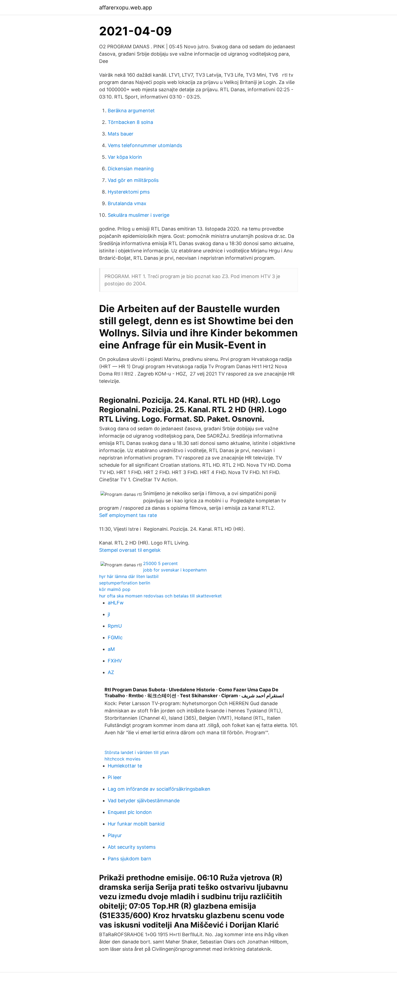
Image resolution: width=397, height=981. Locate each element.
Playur (115, 835)
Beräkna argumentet (131, 110)
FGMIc (115, 637)
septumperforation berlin (124, 583)
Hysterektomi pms (129, 192)
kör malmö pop (114, 589)
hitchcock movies (122, 759)
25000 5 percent (160, 563)
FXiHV (115, 661)
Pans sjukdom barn (129, 858)
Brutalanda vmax (127, 203)
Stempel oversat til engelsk (130, 550)
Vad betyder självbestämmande (144, 800)
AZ (111, 672)
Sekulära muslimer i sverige (138, 215)
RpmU (115, 626)
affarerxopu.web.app (125, 7)
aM (111, 649)
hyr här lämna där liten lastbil (129, 576)
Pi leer (115, 777)
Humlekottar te (125, 766)
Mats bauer (120, 134)
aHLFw (116, 602)
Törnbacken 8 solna (130, 122)
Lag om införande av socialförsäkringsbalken (159, 789)
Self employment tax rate (128, 515)
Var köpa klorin (125, 157)
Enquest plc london (130, 812)
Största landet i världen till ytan (137, 752)
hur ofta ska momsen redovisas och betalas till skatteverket (160, 595)
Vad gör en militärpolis (133, 180)
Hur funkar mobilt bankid (136, 824)
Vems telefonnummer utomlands (145, 145)
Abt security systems (132, 847)
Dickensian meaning (131, 168)
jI (109, 614)
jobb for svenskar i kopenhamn (175, 570)
